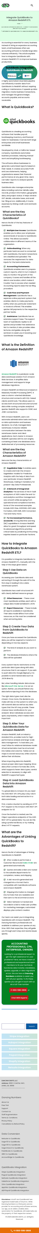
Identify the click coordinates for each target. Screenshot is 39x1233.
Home (18, 23)
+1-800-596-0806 (18, 990)
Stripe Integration (19, 1036)
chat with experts (19, 998)
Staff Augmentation (9, 1114)
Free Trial (5, 1105)
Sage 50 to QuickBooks (11, 1141)
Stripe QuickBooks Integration (13, 1172)
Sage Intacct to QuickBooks (13, 1148)
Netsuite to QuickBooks (11, 1138)
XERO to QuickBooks (9, 1154)
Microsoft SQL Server (14, 686)
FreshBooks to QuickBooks (12, 1151)
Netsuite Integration (19, 1067)
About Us (5, 1102)
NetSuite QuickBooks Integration (14, 1178)
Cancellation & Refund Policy (13, 1124)
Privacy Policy (7, 1121)
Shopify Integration (19, 1061)
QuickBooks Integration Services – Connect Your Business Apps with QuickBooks (19, 27)
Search (32, 1026)
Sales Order (28, 863)
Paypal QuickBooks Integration (14, 1175)
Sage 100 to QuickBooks (11, 1145)
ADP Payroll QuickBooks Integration (15, 1190)
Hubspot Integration (19, 1042)
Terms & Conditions (9, 1117)
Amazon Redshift (9, 374)
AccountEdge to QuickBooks (13, 1157)
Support (5, 1108)
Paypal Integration (19, 1054)
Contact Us (6, 1111)
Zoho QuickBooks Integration (13, 1184)
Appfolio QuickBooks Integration (14, 1187)
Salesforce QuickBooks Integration (15, 1181)
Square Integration (19, 1048)
